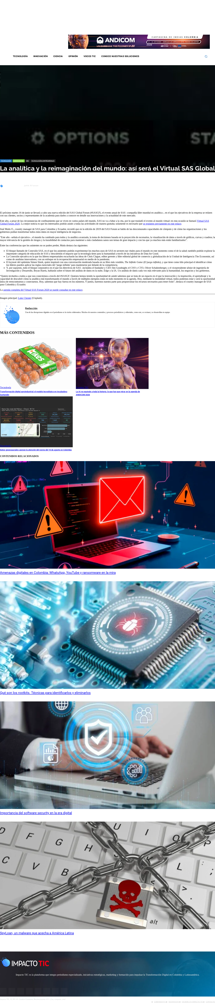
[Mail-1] (195, 28)
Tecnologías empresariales (42, 161)
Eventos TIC (18, 161)
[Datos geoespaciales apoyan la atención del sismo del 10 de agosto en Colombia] (36, 421)
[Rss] (199, 28)
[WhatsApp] (39, 201)
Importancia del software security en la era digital (36, 813)
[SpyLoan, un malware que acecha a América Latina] (107, 875)
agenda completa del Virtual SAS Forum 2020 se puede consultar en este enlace (42, 290)
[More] (73, 200)
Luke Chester (24, 298)
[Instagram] (174, 28)
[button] (206, 56)
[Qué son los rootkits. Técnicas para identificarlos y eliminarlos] (107, 635)
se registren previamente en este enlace (162, 223)
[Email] (62, 201)
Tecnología (6, 161)
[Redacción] (2, 185)
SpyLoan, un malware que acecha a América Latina (37, 933)
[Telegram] (50, 201)
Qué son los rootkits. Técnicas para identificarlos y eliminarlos (45, 693)
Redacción (13, 185)
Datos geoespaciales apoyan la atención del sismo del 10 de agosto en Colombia (36, 450)
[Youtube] (187, 28)
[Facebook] (170, 28)
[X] (5, 201)
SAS (27, 161)
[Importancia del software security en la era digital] (107, 755)
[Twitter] (179, 28)
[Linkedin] (183, 28)
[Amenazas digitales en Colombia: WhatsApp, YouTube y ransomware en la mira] (107, 515)
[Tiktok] (191, 28)
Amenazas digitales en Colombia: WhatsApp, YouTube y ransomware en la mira (58, 572)
